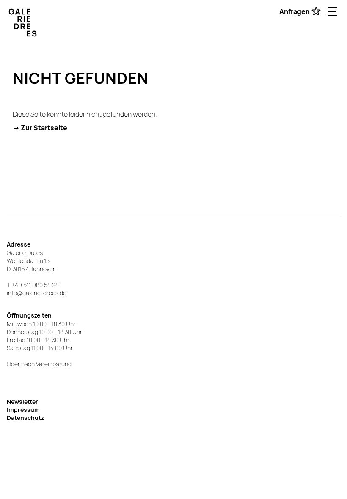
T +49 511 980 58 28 (33, 285)
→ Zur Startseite (40, 127)
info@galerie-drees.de (36, 293)
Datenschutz (25, 418)
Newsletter (22, 402)
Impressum (23, 410)
